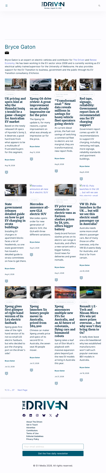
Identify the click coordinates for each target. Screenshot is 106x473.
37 (13, 390)
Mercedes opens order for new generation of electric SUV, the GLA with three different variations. (40, 226)
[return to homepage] (53, 5)
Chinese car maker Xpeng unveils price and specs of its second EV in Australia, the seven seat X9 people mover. (40, 340)
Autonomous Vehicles (65, 302)
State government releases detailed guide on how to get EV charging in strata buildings (15, 216)
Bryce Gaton (10, 160)
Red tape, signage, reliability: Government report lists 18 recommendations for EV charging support (90, 112)
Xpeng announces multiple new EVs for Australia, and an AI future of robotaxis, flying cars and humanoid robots (65, 321)
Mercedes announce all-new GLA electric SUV (40, 209)
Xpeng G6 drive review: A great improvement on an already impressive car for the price (40, 107)
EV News (34, 200)
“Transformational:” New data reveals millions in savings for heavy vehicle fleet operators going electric (65, 112)
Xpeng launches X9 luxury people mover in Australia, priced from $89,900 (39, 316)
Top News (10, 94)
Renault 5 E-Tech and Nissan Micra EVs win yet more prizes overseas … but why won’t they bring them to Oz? (90, 319)
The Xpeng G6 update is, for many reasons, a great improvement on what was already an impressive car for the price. (40, 129)
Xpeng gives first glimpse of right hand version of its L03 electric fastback (14, 315)
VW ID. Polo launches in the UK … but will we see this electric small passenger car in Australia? (90, 214)
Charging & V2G (87, 94)
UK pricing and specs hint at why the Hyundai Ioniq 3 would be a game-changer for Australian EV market (15, 110)
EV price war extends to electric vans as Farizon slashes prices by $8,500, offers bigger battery (65, 218)
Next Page (22, 390)
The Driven (78, 59)
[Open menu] (6, 5)
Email (7, 53)
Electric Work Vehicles (62, 95)
